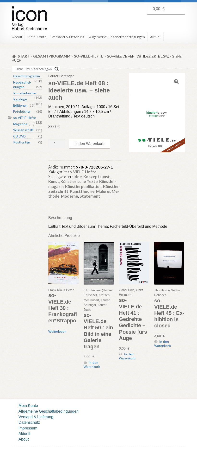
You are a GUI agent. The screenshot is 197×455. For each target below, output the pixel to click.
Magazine (20, 124)
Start (23, 56)
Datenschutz (29, 422)
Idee (78, 176)
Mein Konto (37, 36)
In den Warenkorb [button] (92, 365)
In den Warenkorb (89, 143)
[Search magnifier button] (56, 69)
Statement (90, 196)
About (17, 36)
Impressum (27, 428)
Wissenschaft (23, 130)
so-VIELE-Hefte (88, 56)
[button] (176, 81)
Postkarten (21, 142)
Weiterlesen (57, 331)
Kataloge (20, 99)
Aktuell (155, 36)
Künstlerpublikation (83, 186)
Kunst (53, 181)
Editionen (20, 105)
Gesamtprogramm (51, 56)
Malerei (103, 191)
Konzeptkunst (96, 176)
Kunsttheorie (82, 191)
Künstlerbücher (25, 93)
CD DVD (19, 136)
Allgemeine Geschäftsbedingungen (117, 36)
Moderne (69, 196)
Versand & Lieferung (67, 36)
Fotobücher (22, 111)
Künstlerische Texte (79, 181)
